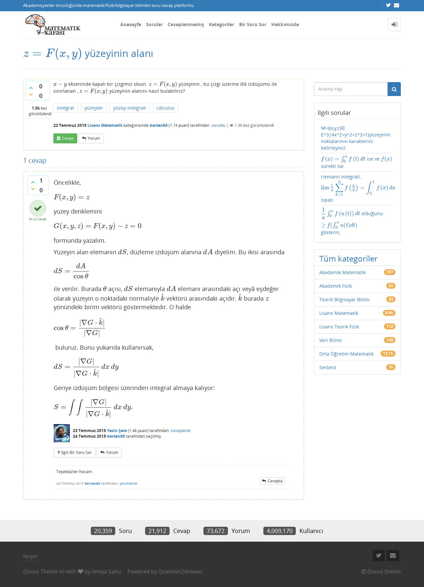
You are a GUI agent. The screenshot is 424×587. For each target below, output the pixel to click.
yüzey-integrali (129, 108)
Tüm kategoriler (348, 258)
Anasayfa (130, 24)
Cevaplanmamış (186, 24)
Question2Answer (180, 571)
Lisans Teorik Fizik (339, 326)
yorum (94, 138)
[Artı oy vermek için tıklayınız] (30, 87)
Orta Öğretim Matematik (346, 354)
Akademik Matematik (342, 272)
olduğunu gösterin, (352, 221)
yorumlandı (128, 483)
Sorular (154, 24)
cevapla (275, 481)
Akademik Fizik (335, 286)
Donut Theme (40, 571)
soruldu (218, 125)
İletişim (30, 556)
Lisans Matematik (105, 125)
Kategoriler (221, 24)
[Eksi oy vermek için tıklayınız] (30, 94)
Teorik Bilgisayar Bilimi (344, 299)
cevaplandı (180, 430)
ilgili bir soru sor (76, 452)
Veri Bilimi (330, 340)
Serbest (327, 367)
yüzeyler (93, 108)
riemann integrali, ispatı (357, 188)
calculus (165, 108)
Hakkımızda (285, 24)
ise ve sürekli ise (357, 162)
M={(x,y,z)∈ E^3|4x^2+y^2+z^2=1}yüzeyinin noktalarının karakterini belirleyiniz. (356, 138)
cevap (68, 138)
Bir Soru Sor (252, 24)
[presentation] (52, 53)
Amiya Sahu (106, 571)
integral (65, 108)
